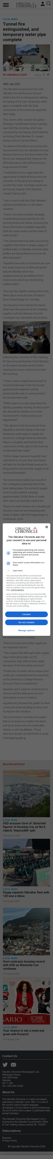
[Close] (47, 527)
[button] (26, 571)
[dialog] (26, 579)
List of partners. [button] (17, 590)
